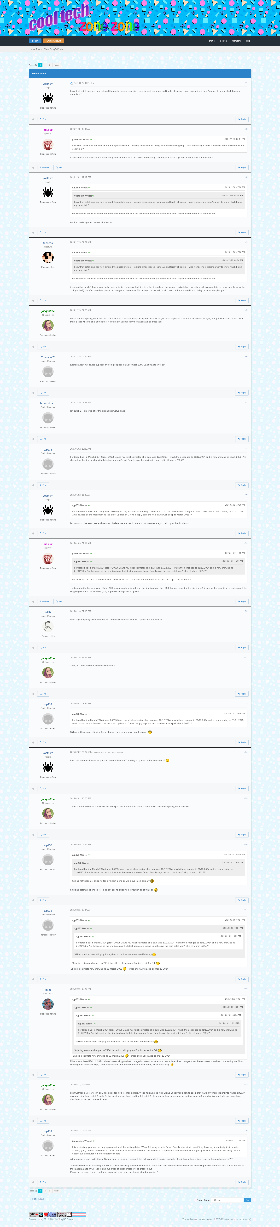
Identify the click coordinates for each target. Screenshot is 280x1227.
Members (236, 41)
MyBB (44, 1219)
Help (248, 41)
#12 (246, 657)
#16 (246, 844)
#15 (246, 798)
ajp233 (48, 449)
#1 (246, 83)
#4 (246, 242)
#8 (246, 449)
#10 (246, 543)
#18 (246, 989)
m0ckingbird (207, 1219)
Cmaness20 (48, 357)
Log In (35, 41)
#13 (246, 703)
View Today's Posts (53, 49)
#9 (246, 495)
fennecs (48, 243)
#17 (246, 910)
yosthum (48, 83)
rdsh (48, 612)
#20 (246, 1130)
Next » (56, 65)
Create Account (54, 41)
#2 (246, 129)
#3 (246, 177)
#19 (246, 1084)
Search (223, 41)
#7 (246, 402)
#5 (246, 310)
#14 (246, 752)
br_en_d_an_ (48, 403)
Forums (211, 41)
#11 (246, 611)
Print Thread (38, 1199)
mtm (48, 989)
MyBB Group (66, 1219)
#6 (246, 356)
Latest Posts (36, 49)
